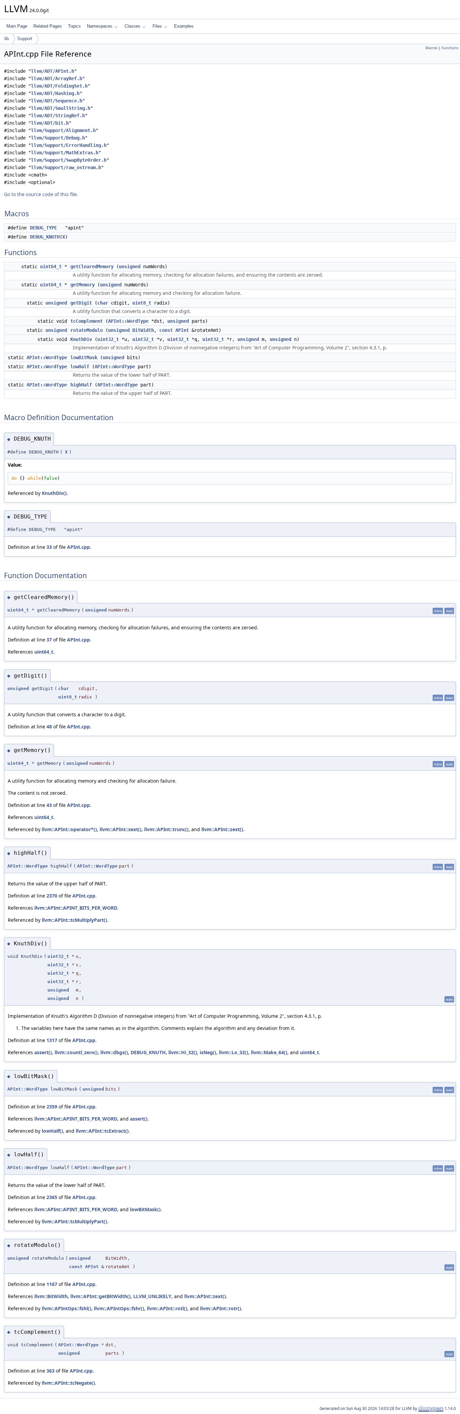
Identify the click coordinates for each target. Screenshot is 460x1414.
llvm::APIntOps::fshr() (119, 1308)
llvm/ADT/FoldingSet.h (59, 86)
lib (6, 38)
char (102, 303)
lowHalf (79, 366)
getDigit (81, 303)
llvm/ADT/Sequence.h (56, 100)
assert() (43, 1052)
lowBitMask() (145, 1209)
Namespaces (99, 26)
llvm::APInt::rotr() (220, 1308)
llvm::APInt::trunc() (166, 829)
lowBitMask (83, 357)
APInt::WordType (128, 321)
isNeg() (208, 1052)
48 (49, 726)
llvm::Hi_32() (182, 1052)
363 (50, 1371)
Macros (431, 47)
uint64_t (51, 266)
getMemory (82, 284)
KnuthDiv (81, 339)
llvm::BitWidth (51, 1296)
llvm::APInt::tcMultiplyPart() (74, 920)
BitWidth (143, 330)
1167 (51, 1284)
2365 (51, 1197)
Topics (74, 26)
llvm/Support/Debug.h (58, 137)
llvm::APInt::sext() (120, 829)
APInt (182, 330)
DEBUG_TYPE (43, 227)
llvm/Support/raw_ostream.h (66, 167)
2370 (51, 895)
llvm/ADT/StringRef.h (58, 115)
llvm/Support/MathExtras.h (64, 152)
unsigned (129, 266)
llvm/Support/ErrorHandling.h (68, 145)
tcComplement (86, 321)
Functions (449, 47)
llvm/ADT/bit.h (50, 123)
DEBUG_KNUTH (45, 237)
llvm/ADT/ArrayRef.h (56, 78)
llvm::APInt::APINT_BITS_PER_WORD (75, 908)
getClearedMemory (91, 266)
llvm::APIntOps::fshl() (66, 1308)
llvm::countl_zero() (76, 1052)
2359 (51, 1106)
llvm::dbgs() (114, 1052)
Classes (132, 26)
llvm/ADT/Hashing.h (55, 93)
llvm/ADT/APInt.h (52, 71)
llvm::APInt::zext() (222, 829)
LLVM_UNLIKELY (152, 1296)
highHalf (81, 384)
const (166, 330)
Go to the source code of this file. (41, 194)
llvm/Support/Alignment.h (63, 130)
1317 (51, 1040)
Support (24, 38)
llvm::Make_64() (269, 1052)
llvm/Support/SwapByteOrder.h (68, 160)
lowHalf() (52, 1131)
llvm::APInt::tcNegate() (68, 1383)
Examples (184, 26)
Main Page (16, 26)
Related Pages (47, 26)
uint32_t (108, 339)
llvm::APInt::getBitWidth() (100, 1296)
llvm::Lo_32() (233, 1052)
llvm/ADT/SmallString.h (60, 108)
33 (49, 547)
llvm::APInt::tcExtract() (102, 1131)
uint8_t (141, 303)
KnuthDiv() (54, 493)
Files (157, 26)
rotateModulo (86, 330)
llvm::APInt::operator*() (69, 829)
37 (49, 639)
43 (49, 805)
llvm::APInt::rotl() (167, 1308)
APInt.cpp (78, 547)
